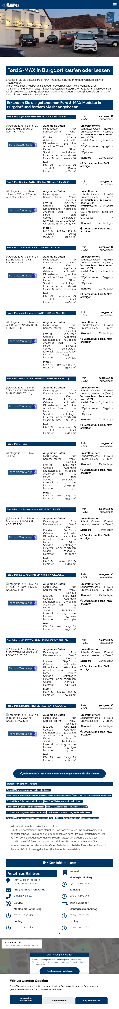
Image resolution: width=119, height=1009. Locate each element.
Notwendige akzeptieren (26, 999)
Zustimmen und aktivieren (60, 971)
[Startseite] (10, 4)
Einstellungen (59, 1000)
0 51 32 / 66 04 (23, 895)
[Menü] (114, 5)
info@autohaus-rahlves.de (29, 889)
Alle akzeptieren (91, 1000)
